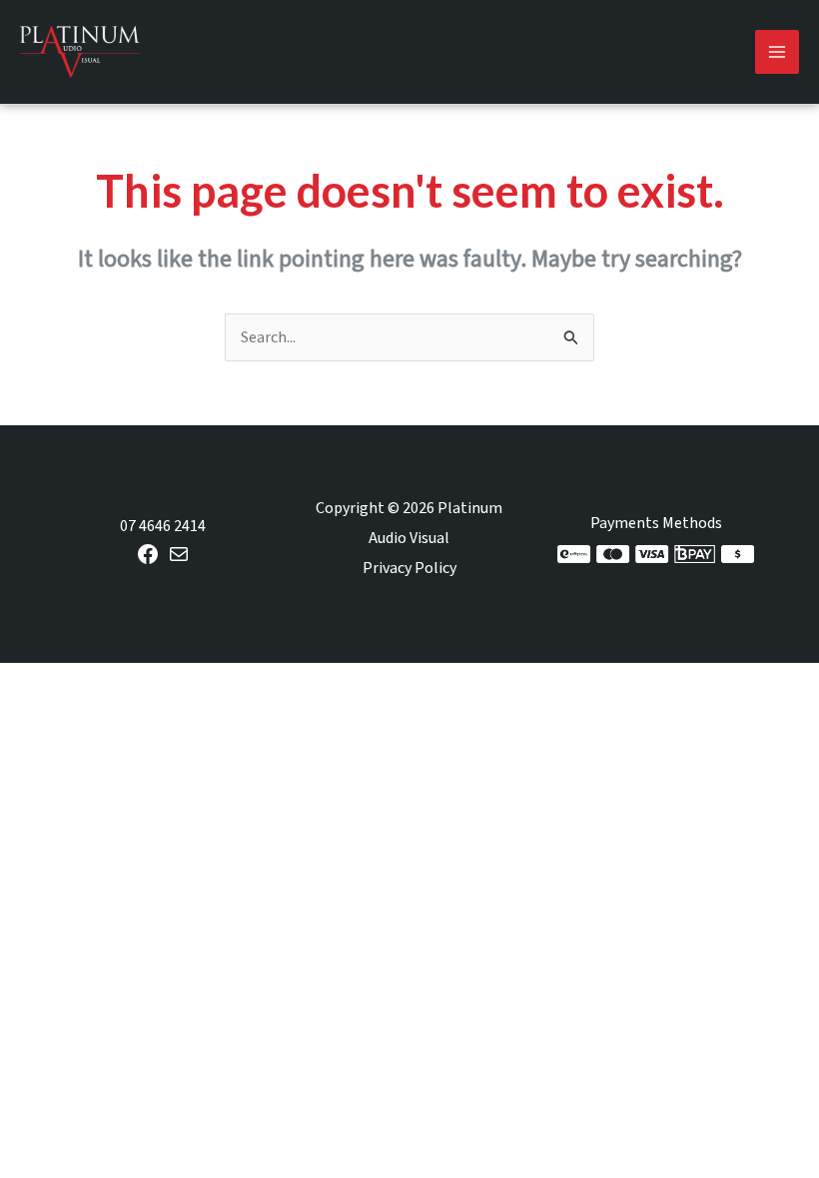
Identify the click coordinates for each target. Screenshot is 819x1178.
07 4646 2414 (163, 526)
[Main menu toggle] (777, 52)
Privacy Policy (409, 568)
